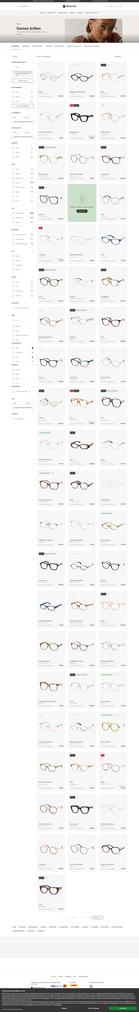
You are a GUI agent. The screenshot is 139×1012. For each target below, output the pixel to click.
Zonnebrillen (51, 12)
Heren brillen (22, 927)
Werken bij (68, 976)
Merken (72, 12)
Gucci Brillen (85, 927)
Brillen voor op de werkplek (92, 46)
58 (89, 917)
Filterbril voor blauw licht (74, 46)
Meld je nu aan (23, 80)
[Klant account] (114, 6)
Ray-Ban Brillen (105, 927)
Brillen (42, 12)
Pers (75, 976)
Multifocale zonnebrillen (19, 931)
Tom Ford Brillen (75, 927)
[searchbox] (23, 320)
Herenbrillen (25, 46)
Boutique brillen (59, 46)
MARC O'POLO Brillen (117, 927)
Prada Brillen (94, 927)
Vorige (67, 917)
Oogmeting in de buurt (91, 12)
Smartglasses (40, 931)
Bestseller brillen (64, 927)
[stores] (111, 6)
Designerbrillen (52, 927)
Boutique (80, 12)
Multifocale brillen (37, 46)
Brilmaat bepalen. (24, 106)
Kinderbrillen (31, 931)
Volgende (96, 917)
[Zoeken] (107, 6)
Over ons (53, 976)
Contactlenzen (62, 12)
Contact (61, 976)
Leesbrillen (49, 46)
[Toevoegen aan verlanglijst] (61, 65)
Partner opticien (83, 976)
